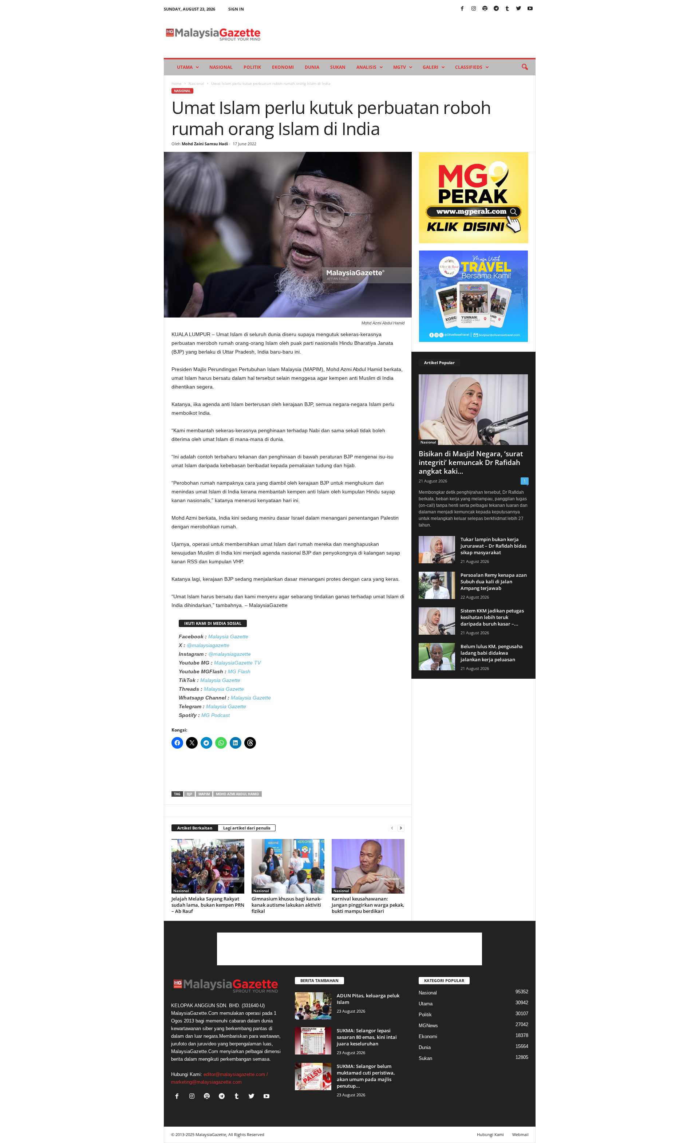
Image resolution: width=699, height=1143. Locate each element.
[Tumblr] (507, 9)
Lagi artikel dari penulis (246, 828)
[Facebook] (462, 9)
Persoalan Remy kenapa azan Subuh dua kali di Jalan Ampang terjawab (494, 581)
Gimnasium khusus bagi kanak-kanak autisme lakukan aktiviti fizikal (286, 904)
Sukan (337, 67)
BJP (189, 794)
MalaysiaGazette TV (237, 663)
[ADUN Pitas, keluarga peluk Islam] (313, 1006)
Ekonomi (283, 67)
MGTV (399, 67)
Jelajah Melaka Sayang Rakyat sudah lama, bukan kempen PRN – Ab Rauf (207, 904)
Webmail (520, 1134)
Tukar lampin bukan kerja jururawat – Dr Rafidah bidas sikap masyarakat (493, 546)
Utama (185, 67)
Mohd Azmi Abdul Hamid (237, 794)
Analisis (366, 67)
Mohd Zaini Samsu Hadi (205, 143)
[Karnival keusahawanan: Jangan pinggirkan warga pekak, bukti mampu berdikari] (368, 866)
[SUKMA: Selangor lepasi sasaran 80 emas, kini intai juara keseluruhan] (313, 1041)
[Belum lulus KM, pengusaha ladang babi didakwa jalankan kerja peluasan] (437, 656)
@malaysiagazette (208, 645)
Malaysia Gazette (228, 636)
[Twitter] (518, 9)
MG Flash (239, 671)
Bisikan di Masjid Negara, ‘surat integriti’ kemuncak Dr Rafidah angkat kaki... (471, 462)
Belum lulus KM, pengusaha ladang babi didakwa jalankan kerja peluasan (492, 653)
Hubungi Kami (490, 1134)
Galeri (430, 67)
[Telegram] (496, 9)
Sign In (236, 9)
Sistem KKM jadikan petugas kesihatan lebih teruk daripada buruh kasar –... (492, 617)
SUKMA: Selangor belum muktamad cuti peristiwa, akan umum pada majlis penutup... (366, 1076)
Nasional (221, 67)
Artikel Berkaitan (194, 828)
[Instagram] (473, 9)
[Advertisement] (288, 772)
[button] (525, 67)
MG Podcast (215, 715)
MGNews (428, 1025)
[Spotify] (485, 9)
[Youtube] (530, 9)
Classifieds (468, 67)
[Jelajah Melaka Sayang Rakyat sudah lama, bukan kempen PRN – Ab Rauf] (207, 866)
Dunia (312, 67)
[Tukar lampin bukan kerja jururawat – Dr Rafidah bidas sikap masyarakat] (437, 549)
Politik (252, 67)
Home (176, 83)
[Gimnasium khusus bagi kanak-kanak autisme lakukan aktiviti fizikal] (288, 866)
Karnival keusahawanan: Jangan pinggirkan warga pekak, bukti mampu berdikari (368, 904)
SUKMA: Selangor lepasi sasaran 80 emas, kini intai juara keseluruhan (367, 1037)
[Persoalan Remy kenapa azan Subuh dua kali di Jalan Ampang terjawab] (437, 585)
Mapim (204, 794)
